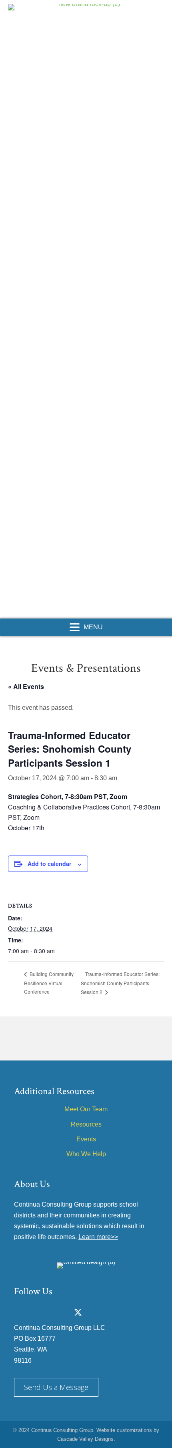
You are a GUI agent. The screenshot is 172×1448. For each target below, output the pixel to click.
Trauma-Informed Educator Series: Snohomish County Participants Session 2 (120, 982)
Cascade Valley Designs (85, 1439)
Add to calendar (49, 863)
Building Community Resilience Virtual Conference (49, 982)
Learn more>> (98, 1236)
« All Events (26, 686)
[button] (77, 612)
